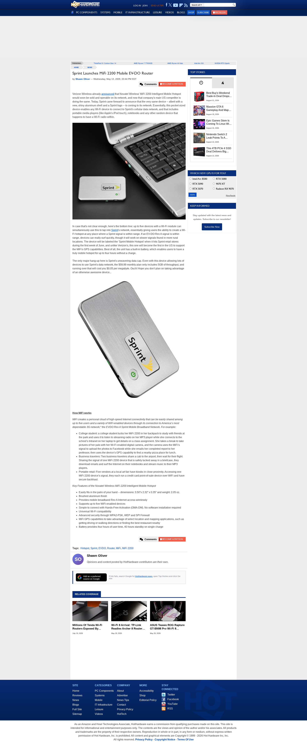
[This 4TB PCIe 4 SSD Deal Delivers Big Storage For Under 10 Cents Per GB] (199, 152)
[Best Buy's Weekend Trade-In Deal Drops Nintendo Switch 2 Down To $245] (199, 96)
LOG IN (137, 5)
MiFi (118, 548)
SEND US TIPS (157, 5)
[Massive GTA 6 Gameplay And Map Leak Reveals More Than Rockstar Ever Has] (199, 110)
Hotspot (84, 548)
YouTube (172, 704)
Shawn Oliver (97, 555)
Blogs (75, 704)
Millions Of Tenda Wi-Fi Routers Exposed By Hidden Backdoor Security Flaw (89, 627)
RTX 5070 (197, 188)
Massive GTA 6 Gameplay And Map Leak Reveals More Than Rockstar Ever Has (217, 108)
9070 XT (220, 183)
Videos (99, 714)
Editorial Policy (148, 700)
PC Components (104, 690)
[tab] (201, 83)
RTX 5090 (197, 183)
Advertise (122, 695)
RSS (170, 708)
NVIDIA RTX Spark (222, 63)
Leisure (99, 709)
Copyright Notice (165, 739)
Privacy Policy (125, 709)
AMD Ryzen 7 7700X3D (143, 63)
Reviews (77, 695)
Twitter (171, 694)
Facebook (173, 699)
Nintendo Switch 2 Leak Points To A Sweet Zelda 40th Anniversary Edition (217, 136)
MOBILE (118, 12)
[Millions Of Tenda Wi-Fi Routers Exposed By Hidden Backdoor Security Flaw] (90, 611)
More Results (230, 196)
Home (75, 690)
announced (107, 94)
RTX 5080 (221, 178)
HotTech (121, 714)
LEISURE (157, 12)
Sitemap (77, 714)
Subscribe (203, 12)
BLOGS (181, 12)
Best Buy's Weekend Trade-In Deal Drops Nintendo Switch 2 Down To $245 (218, 95)
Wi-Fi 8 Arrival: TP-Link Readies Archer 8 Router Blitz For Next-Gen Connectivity (126, 627)
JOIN (145, 5)
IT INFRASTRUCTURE (138, 12)
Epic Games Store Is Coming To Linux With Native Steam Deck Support (218, 122)
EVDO (102, 548)
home (76, 67)
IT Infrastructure (103, 704)
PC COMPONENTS (86, 12)
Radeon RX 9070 (224, 188)
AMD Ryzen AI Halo (175, 63)
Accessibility (146, 690)
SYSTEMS (105, 12)
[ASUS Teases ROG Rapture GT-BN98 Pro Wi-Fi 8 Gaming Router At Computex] (168, 611)
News (89, 67)
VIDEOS (169, 12)
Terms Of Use (185, 739)
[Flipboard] (181, 5)
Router (111, 548)
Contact (121, 704)
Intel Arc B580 (199, 178)
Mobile (98, 700)
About (120, 690)
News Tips (123, 700)
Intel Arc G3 (199, 63)
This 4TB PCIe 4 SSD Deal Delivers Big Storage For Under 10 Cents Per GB (218, 150)
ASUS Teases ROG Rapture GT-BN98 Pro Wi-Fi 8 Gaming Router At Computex (167, 627)
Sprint (114, 230)
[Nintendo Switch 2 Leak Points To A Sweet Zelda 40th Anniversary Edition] (199, 138)
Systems (100, 695)
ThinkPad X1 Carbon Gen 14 (105, 63)
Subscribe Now (212, 227)
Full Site (77, 709)
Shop (191, 12)
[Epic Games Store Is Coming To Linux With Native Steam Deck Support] (199, 124)
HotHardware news (143, 576)
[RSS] (186, 5)
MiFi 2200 (128, 548)
